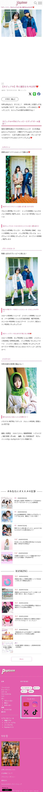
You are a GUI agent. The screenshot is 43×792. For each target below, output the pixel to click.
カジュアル (23, 90)
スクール (4, 692)
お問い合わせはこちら (8, 770)
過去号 (3, 712)
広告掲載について (6, 773)
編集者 (3, 90)
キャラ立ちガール (26, 688)
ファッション (5, 687)
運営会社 (4, 780)
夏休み (31, 691)
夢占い (6, 703)
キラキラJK (7, 709)
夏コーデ (24, 691)
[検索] (35, 3)
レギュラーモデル (10, 722)
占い (2, 698)
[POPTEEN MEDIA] (21, 3)
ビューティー (5, 689)
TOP (2, 7)
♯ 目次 (10, 99)
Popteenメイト (9, 727)
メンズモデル (8, 725)
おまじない (7, 705)
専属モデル (7, 720)
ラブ (6, 7)
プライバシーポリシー (8, 777)
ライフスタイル (6, 694)
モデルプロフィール (7, 718)
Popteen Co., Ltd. (20, 791)
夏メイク (36, 688)
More (21, 659)
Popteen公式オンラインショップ (11, 784)
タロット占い (8, 700)
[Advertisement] (21, 58)
